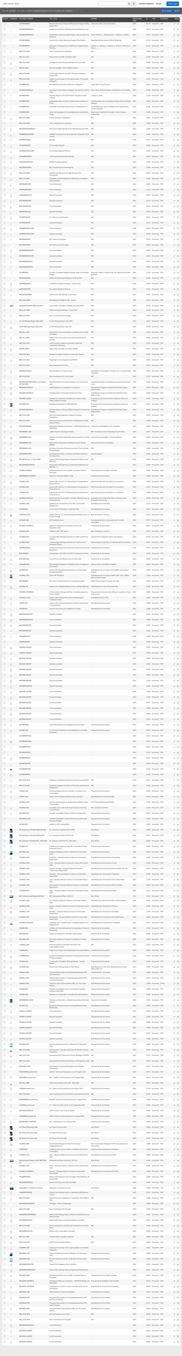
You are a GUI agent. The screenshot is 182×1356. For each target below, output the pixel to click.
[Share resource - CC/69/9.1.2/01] (178, 575)
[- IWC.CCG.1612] (174, 354)
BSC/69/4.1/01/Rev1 (26, 1110)
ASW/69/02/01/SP (25, 195)
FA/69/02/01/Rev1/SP (26, 234)
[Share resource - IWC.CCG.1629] (178, 1319)
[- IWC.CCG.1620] (174, 1050)
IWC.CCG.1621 (24, 1055)
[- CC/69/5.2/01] (174, 994)
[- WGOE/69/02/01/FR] (174, 267)
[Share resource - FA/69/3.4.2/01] (178, 972)
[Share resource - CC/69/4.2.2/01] (178, 503)
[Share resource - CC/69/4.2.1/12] (178, 1155)
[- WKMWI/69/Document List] (174, 1099)
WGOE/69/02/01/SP (26, 261)
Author (94, 19)
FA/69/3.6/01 (23, 950)
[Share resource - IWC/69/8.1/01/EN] (178, 398)
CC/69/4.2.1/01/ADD (26, 922)
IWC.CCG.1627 (24, 1242)
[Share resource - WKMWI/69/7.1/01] (178, 432)
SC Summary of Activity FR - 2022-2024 (33, 841)
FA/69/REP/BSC (25, 1177)
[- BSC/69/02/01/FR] (174, 206)
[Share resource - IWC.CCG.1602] (178, 79)
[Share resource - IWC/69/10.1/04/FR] (178, 1336)
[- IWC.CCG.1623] (174, 1094)
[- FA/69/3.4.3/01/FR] (174, 1033)
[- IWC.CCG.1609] (174, 310)
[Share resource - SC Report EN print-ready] (178, 1127)
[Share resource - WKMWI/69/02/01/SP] (178, 256)
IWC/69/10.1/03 (24, 1297)
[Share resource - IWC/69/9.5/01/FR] (178, 719)
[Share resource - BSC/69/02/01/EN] (178, 167)
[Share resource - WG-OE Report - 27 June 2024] (178, 459)
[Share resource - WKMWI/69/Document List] (178, 1099)
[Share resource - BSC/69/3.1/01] (178, 852)
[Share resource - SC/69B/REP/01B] (178, 741)
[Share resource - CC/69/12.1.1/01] (178, 598)
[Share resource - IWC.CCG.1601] (178, 62)
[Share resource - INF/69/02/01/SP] (178, 239)
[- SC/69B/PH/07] (174, 107)
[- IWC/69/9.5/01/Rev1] (174, 409)
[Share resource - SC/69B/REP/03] (178, 752)
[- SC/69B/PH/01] (174, 84)
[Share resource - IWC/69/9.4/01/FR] (178, 714)
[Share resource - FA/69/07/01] (178, 608)
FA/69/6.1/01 (23, 846)
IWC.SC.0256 (24, 68)
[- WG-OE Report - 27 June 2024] (174, 459)
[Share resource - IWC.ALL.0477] (178, 57)
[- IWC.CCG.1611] (174, 343)
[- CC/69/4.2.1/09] (174, 906)
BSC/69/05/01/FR (25, 625)
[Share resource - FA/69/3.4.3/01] (178, 983)
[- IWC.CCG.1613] (174, 360)
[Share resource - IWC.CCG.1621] (178, 1055)
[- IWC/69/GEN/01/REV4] (174, 1203)
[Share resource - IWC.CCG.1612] (178, 354)
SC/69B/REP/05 (24, 763)
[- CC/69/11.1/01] (174, 481)
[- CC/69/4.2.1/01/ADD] (174, 923)
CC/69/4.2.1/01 (24, 857)
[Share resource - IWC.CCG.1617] (178, 421)
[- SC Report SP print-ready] (174, 1138)
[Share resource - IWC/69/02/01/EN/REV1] (178, 129)
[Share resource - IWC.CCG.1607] (178, 178)
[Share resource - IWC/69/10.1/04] (178, 1303)
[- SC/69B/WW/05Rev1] (174, 35)
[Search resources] (129, 3)
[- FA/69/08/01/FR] (174, 636)
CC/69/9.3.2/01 (24, 542)
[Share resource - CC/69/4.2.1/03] (178, 868)
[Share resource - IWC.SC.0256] (178, 68)
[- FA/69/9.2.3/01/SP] (174, 653)
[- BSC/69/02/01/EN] (174, 167)
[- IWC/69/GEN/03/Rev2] (174, 1325)
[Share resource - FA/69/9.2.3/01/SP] (178, 653)
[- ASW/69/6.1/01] (174, 956)
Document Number (26, 19)
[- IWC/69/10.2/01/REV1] (174, 1281)
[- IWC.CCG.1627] (174, 1242)
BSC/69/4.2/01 (24, 813)
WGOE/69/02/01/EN (26, 162)
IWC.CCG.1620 (24, 1050)
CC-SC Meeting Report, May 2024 (31, 321)
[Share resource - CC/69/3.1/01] (178, 1005)
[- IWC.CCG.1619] (174, 785)
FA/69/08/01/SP (24, 642)
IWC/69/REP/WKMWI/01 (27, 1214)
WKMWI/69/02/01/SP (26, 256)
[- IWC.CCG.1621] (174, 1055)
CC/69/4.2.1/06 (24, 885)
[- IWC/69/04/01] (174, 581)
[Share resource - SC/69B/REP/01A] (178, 736)
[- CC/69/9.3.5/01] (174, 1144)
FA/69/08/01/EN (24, 548)
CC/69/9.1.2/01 (24, 575)
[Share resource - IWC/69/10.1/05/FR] (178, 1342)
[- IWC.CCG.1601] (174, 62)
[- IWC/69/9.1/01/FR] (174, 697)
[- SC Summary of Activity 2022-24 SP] (174, 835)
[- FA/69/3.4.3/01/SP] (174, 1039)
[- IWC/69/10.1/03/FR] (174, 1331)
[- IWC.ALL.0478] (174, 332)
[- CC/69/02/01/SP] (174, 223)
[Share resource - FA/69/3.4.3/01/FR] (178, 1033)
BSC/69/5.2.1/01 (24, 819)
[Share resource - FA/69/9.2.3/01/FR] (178, 647)
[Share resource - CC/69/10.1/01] (178, 967)
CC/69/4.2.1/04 (24, 874)
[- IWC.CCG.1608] (174, 300)
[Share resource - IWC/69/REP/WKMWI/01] (178, 1214)
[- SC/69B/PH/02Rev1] (174, 90)
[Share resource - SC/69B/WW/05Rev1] (178, 35)
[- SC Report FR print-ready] (174, 1133)
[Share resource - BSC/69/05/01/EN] (178, 426)
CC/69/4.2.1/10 (24, 911)
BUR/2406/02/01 (25, 278)
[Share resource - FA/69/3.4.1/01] (178, 978)
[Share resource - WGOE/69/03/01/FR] (178, 620)
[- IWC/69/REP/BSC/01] (174, 1264)
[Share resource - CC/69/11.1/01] (178, 481)
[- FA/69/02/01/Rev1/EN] (174, 151)
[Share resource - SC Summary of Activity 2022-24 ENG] (178, 830)
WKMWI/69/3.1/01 (25, 448)
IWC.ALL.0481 (24, 1237)
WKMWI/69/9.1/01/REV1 (27, 476)
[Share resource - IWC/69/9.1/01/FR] (178, 697)
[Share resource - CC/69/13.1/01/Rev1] (178, 498)
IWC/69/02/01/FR (25, 184)
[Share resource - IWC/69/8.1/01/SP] (178, 658)
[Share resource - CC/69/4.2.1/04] (178, 874)
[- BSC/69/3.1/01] (174, 852)
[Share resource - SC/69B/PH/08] (178, 112)
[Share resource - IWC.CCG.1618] (178, 780)
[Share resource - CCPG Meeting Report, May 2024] (178, 327)
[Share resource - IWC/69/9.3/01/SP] (178, 675)
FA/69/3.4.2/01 (24, 972)
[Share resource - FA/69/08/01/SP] (178, 642)
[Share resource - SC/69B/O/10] (178, 272)
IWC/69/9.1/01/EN (25, 371)
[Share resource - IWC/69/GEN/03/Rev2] (178, 1325)
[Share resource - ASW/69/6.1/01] (178, 956)
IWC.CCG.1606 (24, 173)
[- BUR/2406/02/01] (174, 278)
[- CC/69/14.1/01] (174, 808)
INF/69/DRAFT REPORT (27, 1122)
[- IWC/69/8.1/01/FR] (174, 691)
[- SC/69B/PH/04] (174, 101)
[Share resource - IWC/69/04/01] (178, 581)
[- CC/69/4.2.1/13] (174, 1166)
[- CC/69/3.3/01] (174, 989)
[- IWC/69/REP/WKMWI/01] (174, 1214)
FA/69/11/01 (23, 1149)
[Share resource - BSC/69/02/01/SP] (178, 200)
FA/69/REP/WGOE (25, 1192)
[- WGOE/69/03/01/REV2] (174, 465)
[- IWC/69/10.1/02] (174, 1259)
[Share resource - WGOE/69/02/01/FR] (178, 267)
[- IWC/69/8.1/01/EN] (174, 398)
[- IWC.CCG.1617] (174, 421)
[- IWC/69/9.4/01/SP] (174, 680)
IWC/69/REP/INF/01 (26, 1182)
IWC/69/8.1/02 (24, 404)
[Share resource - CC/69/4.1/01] (178, 961)
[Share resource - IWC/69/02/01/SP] (178, 212)
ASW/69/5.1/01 (24, 564)
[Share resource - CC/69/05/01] (178, 509)
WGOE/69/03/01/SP (26, 614)
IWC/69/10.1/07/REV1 (26, 1286)
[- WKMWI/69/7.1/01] (174, 432)
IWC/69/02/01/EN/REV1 (27, 129)
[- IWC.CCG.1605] (174, 123)
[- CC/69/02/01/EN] (174, 145)
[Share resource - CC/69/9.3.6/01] (178, 537)
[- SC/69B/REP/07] (174, 774)
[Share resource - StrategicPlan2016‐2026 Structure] (178, 306)
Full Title (53, 19)
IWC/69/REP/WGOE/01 (27, 1270)
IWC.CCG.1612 (24, 354)
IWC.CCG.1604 (24, 118)
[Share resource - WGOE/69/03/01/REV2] (178, 465)
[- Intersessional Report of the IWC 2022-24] (174, 1160)
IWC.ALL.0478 (24, 332)
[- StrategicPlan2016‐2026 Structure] (174, 306)
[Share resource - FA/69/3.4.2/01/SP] (178, 1022)
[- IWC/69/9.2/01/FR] (174, 703)
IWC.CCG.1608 (24, 300)
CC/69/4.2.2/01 (24, 503)
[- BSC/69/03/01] (174, 553)
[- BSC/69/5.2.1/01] (174, 819)
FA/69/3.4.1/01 (24, 978)
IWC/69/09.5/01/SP (25, 686)
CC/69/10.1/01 (24, 967)
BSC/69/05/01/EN (25, 426)
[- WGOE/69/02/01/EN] (174, 162)
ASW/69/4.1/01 (24, 1248)
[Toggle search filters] (134, 4)
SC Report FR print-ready (28, 1133)
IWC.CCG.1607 (24, 178)
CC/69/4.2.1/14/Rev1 (26, 1171)
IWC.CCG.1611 (24, 343)
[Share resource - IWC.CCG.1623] (178, 1094)
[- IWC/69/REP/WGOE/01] (174, 1270)
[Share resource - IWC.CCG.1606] (178, 173)
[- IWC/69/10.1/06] (174, 1292)
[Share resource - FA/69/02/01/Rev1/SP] (178, 234)
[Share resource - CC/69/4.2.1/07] (178, 890)
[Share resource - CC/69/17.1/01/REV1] (178, 526)
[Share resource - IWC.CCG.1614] (178, 365)
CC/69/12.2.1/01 (24, 514)
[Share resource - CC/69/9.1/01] (178, 570)
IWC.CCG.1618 (24, 780)
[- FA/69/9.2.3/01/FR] (174, 647)
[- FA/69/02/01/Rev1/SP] (174, 234)
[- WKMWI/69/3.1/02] (174, 454)
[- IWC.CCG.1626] (174, 1226)
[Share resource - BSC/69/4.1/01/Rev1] (178, 1111)
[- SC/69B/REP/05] (174, 763)
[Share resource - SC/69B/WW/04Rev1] (178, 29)
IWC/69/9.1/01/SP (25, 664)
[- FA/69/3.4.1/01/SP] (174, 1016)
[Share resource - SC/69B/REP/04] (178, 758)
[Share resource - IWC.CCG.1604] (178, 118)
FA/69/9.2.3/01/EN (25, 470)
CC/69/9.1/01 (23, 570)
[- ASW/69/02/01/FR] (174, 190)
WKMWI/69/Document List (28, 1099)
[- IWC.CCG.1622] (174, 1061)
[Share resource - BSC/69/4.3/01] (178, 939)
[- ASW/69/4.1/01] (174, 1248)
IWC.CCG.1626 (24, 1225)
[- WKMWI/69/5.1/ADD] (174, 1000)
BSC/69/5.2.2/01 (24, 1066)
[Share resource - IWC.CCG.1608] (178, 300)
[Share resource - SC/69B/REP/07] (178, 774)
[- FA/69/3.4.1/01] (174, 978)
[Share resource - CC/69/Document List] (178, 1105)
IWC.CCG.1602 (24, 79)
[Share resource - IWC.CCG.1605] (178, 123)
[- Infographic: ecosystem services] (174, 1188)
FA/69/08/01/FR (24, 636)
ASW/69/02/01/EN (25, 156)
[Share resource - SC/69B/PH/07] (178, 107)
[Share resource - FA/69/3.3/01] (178, 603)
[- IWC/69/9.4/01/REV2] (174, 393)
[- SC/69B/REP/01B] (174, 741)
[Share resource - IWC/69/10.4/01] (178, 1275)
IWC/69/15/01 (23, 934)
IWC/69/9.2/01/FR (25, 702)
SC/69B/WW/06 (24, 40)
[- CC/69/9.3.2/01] (174, 542)
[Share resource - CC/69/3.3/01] (178, 989)
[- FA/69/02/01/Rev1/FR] (174, 228)
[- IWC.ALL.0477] (174, 57)
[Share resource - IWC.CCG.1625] (178, 1209)
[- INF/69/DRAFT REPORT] (174, 1122)
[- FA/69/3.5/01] (174, 824)
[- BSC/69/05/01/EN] (174, 426)
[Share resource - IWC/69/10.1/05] (178, 1308)
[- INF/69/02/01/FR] (174, 245)
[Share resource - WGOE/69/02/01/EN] (178, 162)
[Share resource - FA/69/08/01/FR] (178, 636)
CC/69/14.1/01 (24, 808)
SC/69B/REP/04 (24, 758)
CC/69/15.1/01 (24, 520)
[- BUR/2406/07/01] (174, 289)
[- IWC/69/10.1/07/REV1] (174, 1286)
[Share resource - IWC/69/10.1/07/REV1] (178, 1286)
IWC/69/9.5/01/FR (25, 719)
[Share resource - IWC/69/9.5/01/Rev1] (178, 409)
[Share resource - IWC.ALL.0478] (178, 332)
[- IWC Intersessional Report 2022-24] (174, 896)
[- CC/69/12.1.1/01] (174, 598)
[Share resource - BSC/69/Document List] (178, 1077)
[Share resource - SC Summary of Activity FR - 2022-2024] (178, 841)
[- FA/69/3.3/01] (174, 603)
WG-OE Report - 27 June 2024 (29, 459)
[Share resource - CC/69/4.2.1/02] (178, 863)
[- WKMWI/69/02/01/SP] (174, 256)
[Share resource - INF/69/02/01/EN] (178, 140)
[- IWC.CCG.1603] (174, 73)
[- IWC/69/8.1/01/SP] (174, 658)
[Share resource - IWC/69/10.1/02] (178, 1259)
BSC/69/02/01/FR (25, 206)
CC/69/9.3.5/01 (24, 1144)
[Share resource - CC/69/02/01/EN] (178, 145)
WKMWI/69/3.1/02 (25, 454)
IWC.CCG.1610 (24, 315)
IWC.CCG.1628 (24, 1314)
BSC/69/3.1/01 (24, 852)
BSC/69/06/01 (24, 725)
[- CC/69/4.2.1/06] (174, 885)
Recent (158, 4)
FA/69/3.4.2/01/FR (25, 1027)
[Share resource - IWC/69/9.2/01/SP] (178, 669)
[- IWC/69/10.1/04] (174, 1303)
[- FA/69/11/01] (174, 1149)
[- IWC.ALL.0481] (174, 1237)
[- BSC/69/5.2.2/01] (174, 1066)
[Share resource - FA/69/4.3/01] (178, 928)
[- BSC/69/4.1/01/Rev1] (174, 1111)
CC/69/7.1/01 (23, 796)
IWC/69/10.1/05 (24, 1308)
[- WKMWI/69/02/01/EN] (174, 134)
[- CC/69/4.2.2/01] (174, 503)
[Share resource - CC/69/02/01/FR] (178, 217)
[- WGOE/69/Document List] (174, 1072)
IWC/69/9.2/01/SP (25, 669)
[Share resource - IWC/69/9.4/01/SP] (178, 680)
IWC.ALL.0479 (24, 338)
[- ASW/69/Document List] (174, 1116)
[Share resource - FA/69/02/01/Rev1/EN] (178, 151)
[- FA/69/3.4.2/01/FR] (174, 1028)
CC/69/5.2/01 (23, 994)
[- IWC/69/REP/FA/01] (174, 1220)
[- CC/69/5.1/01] (174, 730)
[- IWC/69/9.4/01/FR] (174, 714)
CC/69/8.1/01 (23, 586)
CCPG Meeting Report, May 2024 (31, 327)
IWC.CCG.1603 (24, 73)
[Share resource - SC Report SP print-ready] (178, 1138)
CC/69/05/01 (23, 509)
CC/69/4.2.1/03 (24, 868)
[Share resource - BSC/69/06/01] (178, 725)
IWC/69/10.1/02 (24, 1259)
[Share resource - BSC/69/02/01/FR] (178, 206)
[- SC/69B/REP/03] (174, 752)
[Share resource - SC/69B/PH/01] (178, 84)
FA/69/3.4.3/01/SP (25, 1039)
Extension (164, 19)
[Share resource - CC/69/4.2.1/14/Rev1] (178, 1171)
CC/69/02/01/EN (24, 145)
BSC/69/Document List (27, 1077)
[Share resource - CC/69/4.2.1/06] (178, 885)
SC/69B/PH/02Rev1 (26, 90)
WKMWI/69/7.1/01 (25, 432)
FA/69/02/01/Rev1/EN (26, 151)
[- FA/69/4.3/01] (174, 928)
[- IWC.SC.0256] (174, 68)
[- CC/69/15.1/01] (174, 520)
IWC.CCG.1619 (24, 785)
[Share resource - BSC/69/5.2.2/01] (178, 1066)
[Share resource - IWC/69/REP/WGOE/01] (178, 1270)
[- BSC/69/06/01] (174, 725)
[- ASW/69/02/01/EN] (174, 156)
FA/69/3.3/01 (23, 603)
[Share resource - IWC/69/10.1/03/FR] (178, 1331)
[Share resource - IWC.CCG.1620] (178, 1050)
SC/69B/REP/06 (24, 769)
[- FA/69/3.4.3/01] (174, 983)
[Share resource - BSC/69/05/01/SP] (178, 631)
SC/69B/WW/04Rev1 (26, 29)
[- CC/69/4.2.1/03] (174, 868)
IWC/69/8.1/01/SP (25, 658)
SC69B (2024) (24, 349)
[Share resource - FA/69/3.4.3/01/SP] (178, 1039)
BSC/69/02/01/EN (25, 167)
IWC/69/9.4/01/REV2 (26, 393)
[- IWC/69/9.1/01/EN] (174, 371)
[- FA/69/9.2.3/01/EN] (174, 470)
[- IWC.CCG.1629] (174, 1319)
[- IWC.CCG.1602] (174, 79)
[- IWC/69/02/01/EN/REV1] (174, 129)
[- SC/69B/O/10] (174, 272)
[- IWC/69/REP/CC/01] (174, 1231)
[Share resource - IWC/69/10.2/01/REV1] (178, 1281)
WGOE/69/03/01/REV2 (27, 465)
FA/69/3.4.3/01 (24, 983)
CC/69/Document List (27, 1105)
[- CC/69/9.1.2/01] (174, 575)
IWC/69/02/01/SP (25, 211)
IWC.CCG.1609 (24, 310)
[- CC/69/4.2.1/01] (174, 857)
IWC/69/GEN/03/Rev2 (26, 1325)
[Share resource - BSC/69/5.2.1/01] (178, 819)
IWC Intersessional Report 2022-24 (31, 896)
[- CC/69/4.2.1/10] (174, 911)
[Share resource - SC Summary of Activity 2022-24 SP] (178, 835)
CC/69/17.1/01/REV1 (26, 526)
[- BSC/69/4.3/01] (174, 939)
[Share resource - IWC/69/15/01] (178, 934)
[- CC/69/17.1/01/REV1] (174, 526)
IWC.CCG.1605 (24, 123)
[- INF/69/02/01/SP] (174, 239)
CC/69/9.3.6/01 (24, 537)
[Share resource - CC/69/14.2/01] (178, 531)
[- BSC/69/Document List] (174, 1077)
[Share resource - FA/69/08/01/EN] (178, 548)
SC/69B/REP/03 (24, 752)
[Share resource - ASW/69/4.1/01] (178, 1248)
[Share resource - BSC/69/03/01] (178, 553)
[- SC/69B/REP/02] (174, 747)
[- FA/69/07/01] (174, 608)
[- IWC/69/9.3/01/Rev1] (174, 387)
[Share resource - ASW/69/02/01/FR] (178, 190)
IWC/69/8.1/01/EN (25, 398)
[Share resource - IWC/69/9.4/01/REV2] (178, 393)
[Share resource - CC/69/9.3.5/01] (178, 1144)
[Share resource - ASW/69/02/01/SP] (178, 195)
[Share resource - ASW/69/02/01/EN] (178, 156)
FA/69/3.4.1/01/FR (25, 1011)
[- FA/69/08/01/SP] (174, 642)
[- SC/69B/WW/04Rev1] (174, 29)
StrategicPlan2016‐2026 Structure (31, 305)
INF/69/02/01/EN (25, 140)
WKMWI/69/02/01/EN (26, 134)
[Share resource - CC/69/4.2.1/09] (178, 906)
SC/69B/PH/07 (24, 106)
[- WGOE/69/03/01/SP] (174, 614)
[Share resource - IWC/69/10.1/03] (178, 1297)
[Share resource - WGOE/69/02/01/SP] (178, 261)
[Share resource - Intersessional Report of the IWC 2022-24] (178, 1160)
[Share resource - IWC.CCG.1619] (178, 785)
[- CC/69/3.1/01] (174, 1005)
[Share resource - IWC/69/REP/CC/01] (178, 1231)
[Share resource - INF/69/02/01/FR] (178, 245)
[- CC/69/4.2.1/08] (174, 900)
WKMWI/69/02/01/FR (26, 250)
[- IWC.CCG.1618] (174, 780)
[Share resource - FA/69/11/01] (178, 1149)
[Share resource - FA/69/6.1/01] (178, 846)
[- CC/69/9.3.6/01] (174, 537)
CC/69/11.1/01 (24, 481)
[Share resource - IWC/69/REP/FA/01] (178, 1220)
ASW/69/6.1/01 (24, 956)
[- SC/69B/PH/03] (174, 95)
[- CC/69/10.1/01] (174, 967)
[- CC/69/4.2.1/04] (174, 874)
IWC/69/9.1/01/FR (25, 697)
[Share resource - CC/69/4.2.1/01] (178, 857)
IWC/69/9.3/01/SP (25, 675)
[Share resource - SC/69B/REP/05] (178, 763)
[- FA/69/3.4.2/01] (174, 972)
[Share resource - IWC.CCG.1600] (178, 51)
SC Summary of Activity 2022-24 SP (32, 835)
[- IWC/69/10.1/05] (174, 1308)
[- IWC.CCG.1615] (174, 376)
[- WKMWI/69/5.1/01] (174, 443)
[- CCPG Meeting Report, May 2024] (174, 327)
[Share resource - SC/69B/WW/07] (178, 46)
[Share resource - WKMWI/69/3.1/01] (178, 448)
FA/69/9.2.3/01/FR (25, 647)
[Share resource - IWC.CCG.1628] (178, 1314)
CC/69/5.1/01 (23, 730)
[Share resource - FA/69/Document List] (178, 1088)
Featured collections (146, 4)
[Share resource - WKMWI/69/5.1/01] (178, 443)
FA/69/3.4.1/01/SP (25, 1016)
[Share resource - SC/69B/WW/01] (178, 24)
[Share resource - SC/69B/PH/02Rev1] (178, 90)
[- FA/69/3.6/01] (174, 950)
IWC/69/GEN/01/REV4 (27, 1203)
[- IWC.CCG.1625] (174, 1209)
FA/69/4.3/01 (23, 928)
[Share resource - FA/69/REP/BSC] (178, 1177)
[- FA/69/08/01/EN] (174, 548)
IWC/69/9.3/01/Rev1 (26, 387)
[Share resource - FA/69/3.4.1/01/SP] (178, 1016)
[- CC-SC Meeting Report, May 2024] (174, 321)
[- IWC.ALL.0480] (174, 1083)
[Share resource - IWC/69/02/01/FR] (178, 184)
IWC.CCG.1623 (24, 1094)
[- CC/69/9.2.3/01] (174, 945)
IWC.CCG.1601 (24, 62)
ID (146, 19)
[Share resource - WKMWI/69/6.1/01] (178, 437)
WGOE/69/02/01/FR (26, 267)
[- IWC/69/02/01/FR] (174, 184)
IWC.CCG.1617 (24, 420)
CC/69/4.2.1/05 (24, 879)
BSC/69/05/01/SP (25, 631)
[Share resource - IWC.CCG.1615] (178, 376)
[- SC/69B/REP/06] (174, 769)
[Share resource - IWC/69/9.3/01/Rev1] (178, 387)
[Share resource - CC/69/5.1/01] (178, 730)
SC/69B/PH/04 (24, 101)
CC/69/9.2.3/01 (24, 945)
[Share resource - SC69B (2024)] (178, 349)
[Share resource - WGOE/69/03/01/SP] (178, 614)
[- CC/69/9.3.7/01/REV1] (174, 592)
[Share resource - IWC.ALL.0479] (178, 338)
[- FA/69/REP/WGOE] (174, 1192)
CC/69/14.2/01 (24, 531)
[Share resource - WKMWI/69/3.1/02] (178, 454)
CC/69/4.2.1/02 (24, 863)
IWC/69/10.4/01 (24, 1275)
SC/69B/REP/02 (24, 747)
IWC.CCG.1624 (24, 1198)
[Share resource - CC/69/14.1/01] (178, 808)
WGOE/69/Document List (28, 1072)
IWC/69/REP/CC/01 (26, 1231)
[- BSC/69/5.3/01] (174, 559)
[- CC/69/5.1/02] (174, 791)
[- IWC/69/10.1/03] (174, 1297)
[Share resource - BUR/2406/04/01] (178, 283)
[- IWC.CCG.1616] (174, 415)
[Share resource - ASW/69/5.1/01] (178, 564)
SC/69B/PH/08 (24, 112)
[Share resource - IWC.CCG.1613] (178, 360)
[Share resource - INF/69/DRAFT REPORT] (178, 1122)
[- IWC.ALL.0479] (174, 338)
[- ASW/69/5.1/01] (174, 564)
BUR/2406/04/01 (25, 283)
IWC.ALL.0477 (24, 57)
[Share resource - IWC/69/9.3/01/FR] (178, 708)
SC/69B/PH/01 (24, 84)
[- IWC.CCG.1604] (174, 118)
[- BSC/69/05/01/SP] (174, 631)
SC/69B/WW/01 (24, 24)
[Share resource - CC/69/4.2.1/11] (178, 917)
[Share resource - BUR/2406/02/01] (178, 278)
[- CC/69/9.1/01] (174, 570)
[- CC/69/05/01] (174, 509)
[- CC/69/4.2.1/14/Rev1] (174, 1171)
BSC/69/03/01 (24, 553)
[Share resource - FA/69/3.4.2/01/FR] (178, 1028)
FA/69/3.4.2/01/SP (25, 1022)
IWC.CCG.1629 (24, 1319)
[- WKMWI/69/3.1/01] (174, 448)
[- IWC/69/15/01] (174, 934)
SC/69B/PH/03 (24, 95)
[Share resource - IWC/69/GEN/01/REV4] (178, 1203)
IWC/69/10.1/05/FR (25, 1342)
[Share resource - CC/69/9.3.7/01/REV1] (178, 592)
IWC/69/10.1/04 (24, 1303)
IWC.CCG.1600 (24, 51)
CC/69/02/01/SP (24, 223)
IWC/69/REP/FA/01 (25, 1220)
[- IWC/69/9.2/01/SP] (174, 669)
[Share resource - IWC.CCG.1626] (178, 1226)
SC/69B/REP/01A (25, 736)
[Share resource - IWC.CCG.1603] (178, 73)
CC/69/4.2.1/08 (24, 900)
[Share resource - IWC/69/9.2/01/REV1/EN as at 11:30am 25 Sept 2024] (178, 382)
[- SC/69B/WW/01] (174, 24)
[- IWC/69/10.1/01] (174, 1253)
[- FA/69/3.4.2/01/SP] (174, 1022)
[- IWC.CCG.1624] (174, 1198)
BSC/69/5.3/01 (24, 559)
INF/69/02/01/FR (24, 245)
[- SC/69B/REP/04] (174, 758)
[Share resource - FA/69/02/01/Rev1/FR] (178, 228)
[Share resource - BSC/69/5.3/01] (178, 559)
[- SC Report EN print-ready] (174, 1127)
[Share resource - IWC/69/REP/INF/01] (178, 1182)
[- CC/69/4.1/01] (174, 961)
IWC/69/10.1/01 (24, 1253)
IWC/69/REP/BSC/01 (26, 1264)
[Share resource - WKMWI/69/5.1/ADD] (178, 1000)
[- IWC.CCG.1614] (174, 365)
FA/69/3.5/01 (23, 824)
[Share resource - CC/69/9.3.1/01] (178, 802)
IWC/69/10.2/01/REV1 (26, 1281)
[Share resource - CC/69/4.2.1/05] (178, 879)
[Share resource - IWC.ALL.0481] (178, 1237)
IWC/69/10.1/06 (24, 1292)
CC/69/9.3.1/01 (24, 802)
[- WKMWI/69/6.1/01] (174, 437)
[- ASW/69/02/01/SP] (174, 195)
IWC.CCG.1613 (24, 360)
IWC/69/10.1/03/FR (25, 1330)
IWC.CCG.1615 (24, 376)
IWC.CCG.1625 (24, 1209)
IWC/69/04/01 (23, 581)
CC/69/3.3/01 (23, 989)
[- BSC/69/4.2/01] (174, 813)
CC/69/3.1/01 (23, 1005)
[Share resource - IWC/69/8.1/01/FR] (178, 691)
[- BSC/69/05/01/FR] (174, 625)
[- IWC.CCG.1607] (174, 178)
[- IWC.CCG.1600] (174, 51)
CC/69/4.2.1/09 (24, 906)
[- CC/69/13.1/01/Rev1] (174, 498)
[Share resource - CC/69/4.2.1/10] (178, 911)
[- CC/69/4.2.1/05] (174, 879)
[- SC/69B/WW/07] (174, 46)
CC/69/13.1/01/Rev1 (26, 498)
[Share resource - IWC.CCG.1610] (178, 316)
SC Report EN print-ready (28, 1127)
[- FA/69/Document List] (174, 1088)
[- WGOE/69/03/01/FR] (174, 620)
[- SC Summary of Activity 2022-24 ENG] (174, 830)
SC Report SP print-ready (28, 1138)
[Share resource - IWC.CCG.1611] (178, 343)
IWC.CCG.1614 (24, 365)
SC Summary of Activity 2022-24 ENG (32, 830)
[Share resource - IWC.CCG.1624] (178, 1198)
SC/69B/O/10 (23, 272)
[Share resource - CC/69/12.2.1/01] (178, 515)
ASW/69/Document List (27, 1116)
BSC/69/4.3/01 (24, 939)
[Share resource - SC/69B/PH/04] (178, 101)
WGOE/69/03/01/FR (26, 619)
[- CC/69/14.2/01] (174, 531)
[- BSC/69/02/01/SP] (174, 200)
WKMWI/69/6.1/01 (25, 437)
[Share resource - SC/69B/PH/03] (178, 95)
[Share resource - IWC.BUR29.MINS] (178, 295)
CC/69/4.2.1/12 (24, 1155)
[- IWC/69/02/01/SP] (174, 212)
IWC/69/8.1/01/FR (25, 691)
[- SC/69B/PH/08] (174, 112)
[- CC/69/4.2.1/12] (174, 1155)
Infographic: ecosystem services (31, 1188)
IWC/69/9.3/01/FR (25, 708)
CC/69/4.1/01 (23, 961)
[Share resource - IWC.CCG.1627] (178, 1242)
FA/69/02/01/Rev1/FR (26, 228)
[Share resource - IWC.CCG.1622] (178, 1061)
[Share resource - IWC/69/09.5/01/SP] (178, 686)
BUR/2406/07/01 (25, 289)
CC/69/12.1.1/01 (24, 597)
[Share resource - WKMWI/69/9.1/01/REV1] (178, 476)
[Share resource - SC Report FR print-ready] (178, 1133)
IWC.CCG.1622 (24, 1061)
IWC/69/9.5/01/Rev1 (26, 409)
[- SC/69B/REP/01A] (174, 736)
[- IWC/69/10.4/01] (174, 1275)
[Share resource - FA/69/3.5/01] (178, 824)
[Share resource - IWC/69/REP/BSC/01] (178, 1264)
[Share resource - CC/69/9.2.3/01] (178, 945)
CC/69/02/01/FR (24, 217)
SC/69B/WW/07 (24, 46)
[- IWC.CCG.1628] (174, 1314)
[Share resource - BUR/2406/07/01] (178, 289)
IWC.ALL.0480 (24, 1083)
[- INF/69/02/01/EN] (174, 140)
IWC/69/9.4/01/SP (25, 680)
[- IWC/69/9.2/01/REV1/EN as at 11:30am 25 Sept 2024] (174, 382)
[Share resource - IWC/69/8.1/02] (178, 404)
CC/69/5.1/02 (23, 791)
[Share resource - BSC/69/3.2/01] (178, 1044)
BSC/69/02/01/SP (25, 200)
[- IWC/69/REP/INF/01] (174, 1182)
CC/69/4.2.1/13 (24, 1166)
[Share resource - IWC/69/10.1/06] (178, 1292)
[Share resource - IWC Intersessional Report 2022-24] (178, 896)
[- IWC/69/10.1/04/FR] (174, 1336)
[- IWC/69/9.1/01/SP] (174, 664)
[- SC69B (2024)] (174, 349)
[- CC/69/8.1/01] (174, 586)
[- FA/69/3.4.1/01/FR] (174, 1011)
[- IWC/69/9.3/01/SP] (174, 675)
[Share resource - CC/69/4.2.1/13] (178, 1166)
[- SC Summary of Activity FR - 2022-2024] (174, 841)
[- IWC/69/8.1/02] (174, 404)
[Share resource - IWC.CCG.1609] (178, 310)
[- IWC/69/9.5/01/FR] (174, 719)
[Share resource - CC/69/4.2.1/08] (178, 900)
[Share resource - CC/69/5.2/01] (178, 994)
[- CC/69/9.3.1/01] (174, 802)
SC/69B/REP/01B (25, 741)
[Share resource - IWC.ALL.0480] (178, 1083)
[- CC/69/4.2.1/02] (174, 863)
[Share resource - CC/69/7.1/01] (178, 797)
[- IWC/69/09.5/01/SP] (174, 686)
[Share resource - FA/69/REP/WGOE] (178, 1192)
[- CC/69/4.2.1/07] (174, 890)
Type (153, 19)
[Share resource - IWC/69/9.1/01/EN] (178, 371)
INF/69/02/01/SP (24, 239)
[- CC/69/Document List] (174, 1105)
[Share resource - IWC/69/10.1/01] (178, 1253)
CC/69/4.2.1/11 (24, 917)
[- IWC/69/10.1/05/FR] (174, 1342)
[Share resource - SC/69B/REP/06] (178, 769)
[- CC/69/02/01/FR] (174, 217)
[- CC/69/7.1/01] (174, 797)
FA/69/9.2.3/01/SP (25, 653)
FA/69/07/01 (23, 608)
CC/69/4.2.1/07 (24, 890)
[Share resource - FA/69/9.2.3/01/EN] (178, 470)
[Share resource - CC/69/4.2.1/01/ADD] (178, 923)
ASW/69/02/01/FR (25, 189)
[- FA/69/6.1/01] (174, 846)
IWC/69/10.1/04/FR (25, 1336)
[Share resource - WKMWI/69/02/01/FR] (178, 250)
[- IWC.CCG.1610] (174, 316)
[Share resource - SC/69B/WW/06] (178, 40)
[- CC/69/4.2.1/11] (174, 917)
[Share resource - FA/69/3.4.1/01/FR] (178, 1011)
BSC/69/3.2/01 (24, 1044)
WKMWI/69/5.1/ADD (26, 1000)
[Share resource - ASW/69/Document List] (178, 1116)
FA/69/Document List (26, 1088)
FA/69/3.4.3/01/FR (25, 1033)
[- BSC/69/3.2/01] (174, 1044)
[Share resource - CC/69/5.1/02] (178, 791)
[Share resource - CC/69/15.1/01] (178, 520)
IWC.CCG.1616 (24, 415)
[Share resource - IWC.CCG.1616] (178, 415)
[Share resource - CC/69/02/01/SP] (178, 223)
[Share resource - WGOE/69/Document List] (178, 1072)
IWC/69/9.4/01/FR (25, 714)
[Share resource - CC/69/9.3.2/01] (178, 542)
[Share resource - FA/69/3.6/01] (178, 950)
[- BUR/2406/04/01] (174, 283)
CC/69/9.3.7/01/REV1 (26, 592)
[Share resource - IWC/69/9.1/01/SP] (178, 664)
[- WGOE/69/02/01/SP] (174, 261)
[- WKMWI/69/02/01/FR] (174, 250)
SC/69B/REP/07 (24, 774)
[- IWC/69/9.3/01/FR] (174, 708)
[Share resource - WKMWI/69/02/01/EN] (178, 134)
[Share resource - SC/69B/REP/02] (178, 747)
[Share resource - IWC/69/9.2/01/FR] (178, 703)
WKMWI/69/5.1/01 (25, 443)
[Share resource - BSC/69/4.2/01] (178, 813)
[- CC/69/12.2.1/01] (174, 515)
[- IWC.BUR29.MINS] (174, 295)
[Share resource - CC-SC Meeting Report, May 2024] (178, 321)
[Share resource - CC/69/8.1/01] (178, 586)
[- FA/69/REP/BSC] (174, 1177)
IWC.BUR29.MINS (25, 294)
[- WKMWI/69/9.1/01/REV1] (174, 476)
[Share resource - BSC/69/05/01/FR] (178, 625)
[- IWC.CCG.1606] (174, 173)
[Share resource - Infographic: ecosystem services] (178, 1188)
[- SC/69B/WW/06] (174, 40)
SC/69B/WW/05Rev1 (26, 35)
